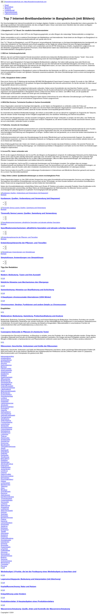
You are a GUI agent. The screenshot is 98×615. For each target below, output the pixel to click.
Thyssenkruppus (6, 498)
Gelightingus (5, 462)
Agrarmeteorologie (11, 12)
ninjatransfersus (6, 360)
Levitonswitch (5, 483)
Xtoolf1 (3, 448)
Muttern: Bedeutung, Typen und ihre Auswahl (20, 275)
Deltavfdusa (5, 452)
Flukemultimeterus (7, 538)
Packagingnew (6, 417)
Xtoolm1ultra (5, 438)
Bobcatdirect (5, 458)
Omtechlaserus (6, 420)
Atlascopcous (5, 505)
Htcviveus (4, 552)
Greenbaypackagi (7, 396)
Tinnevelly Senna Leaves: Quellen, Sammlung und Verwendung (29, 213)
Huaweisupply (6, 547)
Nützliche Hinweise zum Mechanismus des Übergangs (25, 282)
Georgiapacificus (6, 382)
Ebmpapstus (5, 478)
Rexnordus (4, 545)
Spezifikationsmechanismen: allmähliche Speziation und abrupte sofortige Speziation (38, 228)
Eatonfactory (5, 542)
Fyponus (4, 472)
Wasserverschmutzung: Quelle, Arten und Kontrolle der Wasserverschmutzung (35, 609)
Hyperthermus (5, 432)
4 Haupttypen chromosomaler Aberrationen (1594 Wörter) (26, 297)
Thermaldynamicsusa (8, 446)
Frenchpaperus (6, 413)
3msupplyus (5, 507)
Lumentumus (5, 424)
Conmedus (4, 564)
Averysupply (5, 400)
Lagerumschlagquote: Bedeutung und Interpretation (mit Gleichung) (30, 579)
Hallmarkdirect (6, 412)
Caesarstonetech (6, 523)
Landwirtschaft (9, 10)
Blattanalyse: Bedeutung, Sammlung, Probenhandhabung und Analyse (32, 316)
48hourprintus (5, 379)
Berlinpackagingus (7, 406)
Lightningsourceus (7, 403)
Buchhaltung (9, 7)
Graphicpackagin (6, 377)
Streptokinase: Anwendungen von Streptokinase (22, 257)
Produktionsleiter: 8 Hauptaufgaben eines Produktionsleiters (27, 601)
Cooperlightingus (6, 500)
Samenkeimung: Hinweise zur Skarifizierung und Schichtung (27, 290)
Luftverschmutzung (11, 14)
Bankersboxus (6, 381)
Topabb (3, 531)
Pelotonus (4, 536)
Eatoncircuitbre (6, 474)
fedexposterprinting (7, 356)
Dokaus (3, 481)
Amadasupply (5, 439)
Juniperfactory (5, 469)
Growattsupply (6, 491)
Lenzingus (4, 549)
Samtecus (4, 526)
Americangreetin (6, 370)
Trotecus (4, 436)
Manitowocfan (5, 484)
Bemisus (4, 367)
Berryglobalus (5, 361)
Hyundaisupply (6, 540)
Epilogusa (4, 528)
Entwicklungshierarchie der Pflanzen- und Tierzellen (24, 243)
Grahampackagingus (8, 387)
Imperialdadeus (6, 384)
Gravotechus (5, 441)
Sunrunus (4, 559)
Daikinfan (4, 453)
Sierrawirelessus (6, 555)
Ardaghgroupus (6, 372)
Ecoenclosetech (6, 394)
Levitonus (4, 504)
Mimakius (4, 490)
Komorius (4, 543)
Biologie (3, 195)
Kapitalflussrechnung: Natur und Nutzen (18, 586)
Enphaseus (5, 529)
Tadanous (4, 486)
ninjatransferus (6, 358)
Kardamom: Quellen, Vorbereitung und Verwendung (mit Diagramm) (30, 198)
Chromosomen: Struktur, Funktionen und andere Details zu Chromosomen (33, 305)
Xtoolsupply (5, 426)
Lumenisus (4, 434)
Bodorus (4, 557)
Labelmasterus (6, 389)
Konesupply (5, 524)
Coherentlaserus (6, 429)
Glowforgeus (5, 419)
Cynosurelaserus (6, 422)
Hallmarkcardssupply (8, 415)
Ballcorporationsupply (8, 391)
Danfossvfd (4, 450)
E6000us (4, 375)
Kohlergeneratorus (7, 476)
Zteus (3, 488)
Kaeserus (4, 521)
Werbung (8, 8)
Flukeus (3, 519)
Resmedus (4, 516)
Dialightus (4, 460)
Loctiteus (4, 398)
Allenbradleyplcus (7, 464)
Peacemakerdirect (7, 479)
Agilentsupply (5, 495)
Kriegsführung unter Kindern (13, 594)
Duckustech (5, 408)
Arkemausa (5, 533)
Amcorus (4, 363)
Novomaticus (5, 554)
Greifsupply (5, 401)
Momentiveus (5, 562)
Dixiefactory (5, 374)
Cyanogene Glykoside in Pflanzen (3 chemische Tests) (25, 332)
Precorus (4, 566)
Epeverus (4, 493)
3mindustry (4, 405)
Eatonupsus (5, 465)
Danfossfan (5, 455)
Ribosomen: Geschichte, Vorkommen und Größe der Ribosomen (29, 346)
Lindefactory (5, 509)
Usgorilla (4, 410)
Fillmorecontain (6, 368)
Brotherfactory (5, 393)
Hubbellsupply (6, 467)
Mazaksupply (5, 445)
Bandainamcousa (7, 517)
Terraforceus (5, 457)
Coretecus (4, 471)
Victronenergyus (6, 561)
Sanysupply (5, 502)
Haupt (7, 5)
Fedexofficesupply (7, 386)
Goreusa (4, 512)
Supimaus (4, 514)
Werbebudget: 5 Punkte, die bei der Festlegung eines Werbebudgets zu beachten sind (38, 572)
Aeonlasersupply (6, 427)
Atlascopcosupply (7, 510)
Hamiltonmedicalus (7, 497)
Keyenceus (4, 443)
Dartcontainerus (6, 365)
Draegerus (4, 535)
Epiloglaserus (5, 431)
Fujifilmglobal (5, 550)
